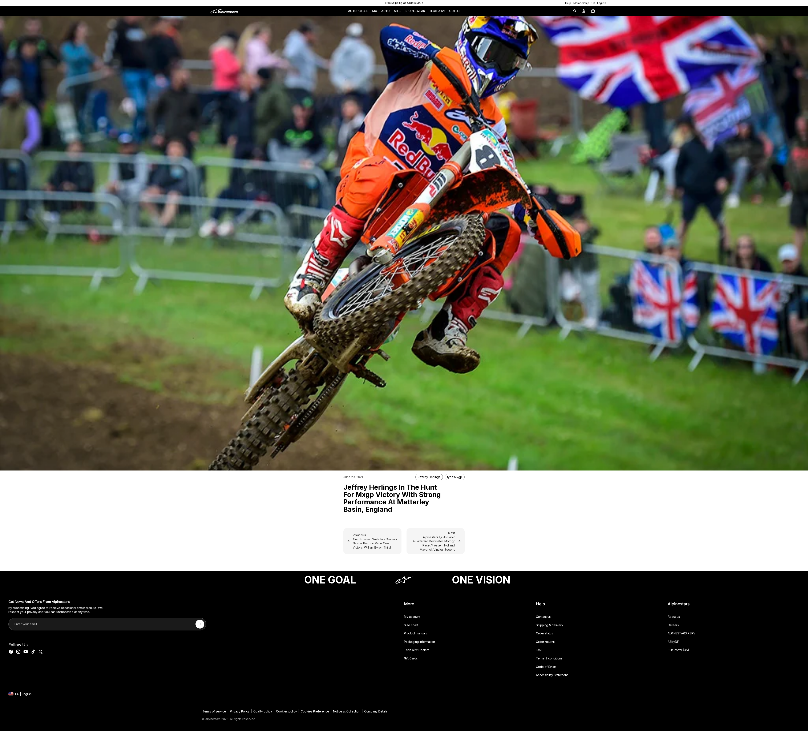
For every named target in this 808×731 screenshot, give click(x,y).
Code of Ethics (546, 666)
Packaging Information (419, 641)
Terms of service (214, 711)
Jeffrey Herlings (429, 477)
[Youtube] (25, 651)
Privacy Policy (240, 711)
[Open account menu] (583, 11)
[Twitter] (40, 651)
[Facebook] (10, 651)
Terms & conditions (549, 658)
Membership (581, 3)
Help (568, 3)
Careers (673, 625)
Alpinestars (213, 719)
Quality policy (262, 711)
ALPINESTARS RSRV (681, 633)
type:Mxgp (454, 477)
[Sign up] (199, 623)
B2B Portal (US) (678, 650)
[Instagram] (18, 651)
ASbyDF (673, 641)
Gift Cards (411, 658)
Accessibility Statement (552, 675)
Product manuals (415, 633)
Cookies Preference (315, 711)
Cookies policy (286, 711)
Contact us (543, 616)
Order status (544, 633)
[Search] (574, 11)
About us (674, 616)
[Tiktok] (33, 651)
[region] (404, 3)
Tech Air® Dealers (416, 650)
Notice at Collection (346, 711)
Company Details (376, 711)
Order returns (545, 641)
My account (412, 616)
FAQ (539, 650)
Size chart (411, 625)
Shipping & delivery (549, 625)
